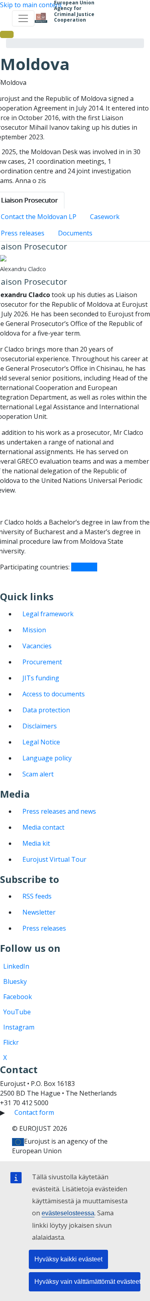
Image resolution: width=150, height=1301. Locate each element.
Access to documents (53, 694)
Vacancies (37, 645)
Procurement (42, 662)
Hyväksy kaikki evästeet (68, 1259)
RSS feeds (37, 896)
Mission (34, 629)
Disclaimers (39, 726)
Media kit (36, 843)
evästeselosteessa (68, 1213)
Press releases (44, 928)
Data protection (46, 710)
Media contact (43, 827)
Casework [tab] (105, 216)
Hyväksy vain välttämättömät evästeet (87, 1281)
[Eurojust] (41, 18)
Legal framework (48, 613)
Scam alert (38, 774)
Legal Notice (41, 742)
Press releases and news (59, 811)
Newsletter (39, 912)
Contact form (34, 1112)
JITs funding (40, 678)
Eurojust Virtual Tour (54, 859)
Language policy (47, 758)
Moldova (84, 567)
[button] (7, 34)
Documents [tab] (75, 233)
